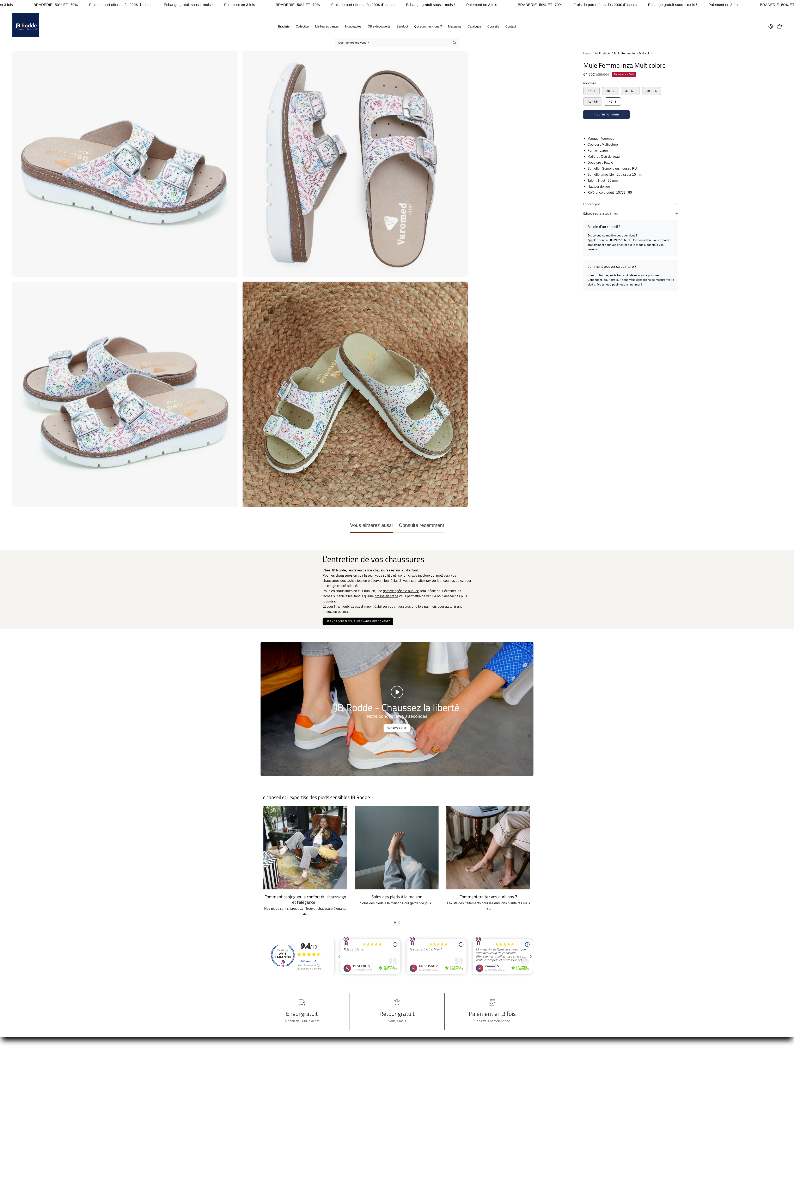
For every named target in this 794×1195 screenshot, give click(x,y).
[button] (395, 922)
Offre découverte (273, 1085)
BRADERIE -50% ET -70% (55, 5)
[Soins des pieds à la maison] (488, 847)
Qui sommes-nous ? (275, 1099)
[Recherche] (454, 42)
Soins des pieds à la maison (488, 896)
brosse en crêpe (386, 596)
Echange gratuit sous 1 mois (600, 213)
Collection (268, 1065)
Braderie (267, 1058)
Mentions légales (329, 1078)
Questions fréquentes (332, 1065)
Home (587, 53)
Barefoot (267, 1092)
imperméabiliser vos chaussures (387, 606)
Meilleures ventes (273, 1071)
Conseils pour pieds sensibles (339, 1058)
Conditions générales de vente (339, 1071)
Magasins (268, 1105)
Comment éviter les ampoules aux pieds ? (305, 896)
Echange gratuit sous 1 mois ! (188, 5)
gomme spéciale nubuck (401, 591)
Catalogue (268, 1112)
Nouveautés (269, 1078)
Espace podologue (330, 1092)
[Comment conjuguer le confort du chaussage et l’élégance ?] (397, 847)
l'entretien (355, 570)
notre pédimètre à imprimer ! (623, 284)
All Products (602, 53)
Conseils (267, 1119)
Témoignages (327, 1085)
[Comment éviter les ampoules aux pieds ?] (305, 847)
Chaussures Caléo (330, 1099)
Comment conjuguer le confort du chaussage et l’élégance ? (397, 899)
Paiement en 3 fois (239, 5)
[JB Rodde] (25, 26)
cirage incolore (419, 575)
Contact (266, 1126)
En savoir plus (591, 204)
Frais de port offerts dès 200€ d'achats (120, 5)
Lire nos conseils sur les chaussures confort (358, 621)
